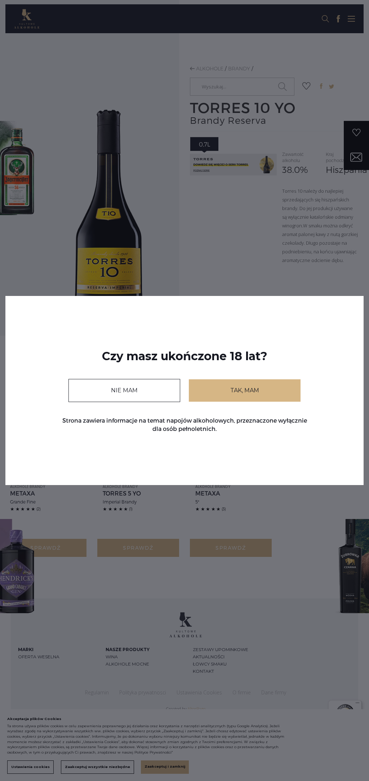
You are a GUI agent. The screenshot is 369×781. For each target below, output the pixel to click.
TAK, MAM (244, 390)
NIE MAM (124, 390)
